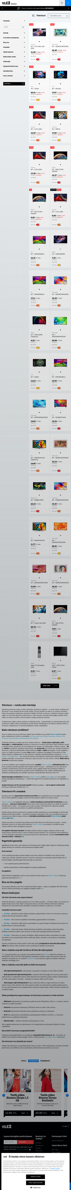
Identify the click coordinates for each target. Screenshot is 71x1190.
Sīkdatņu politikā (55, 1168)
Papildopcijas (37, 1187)
